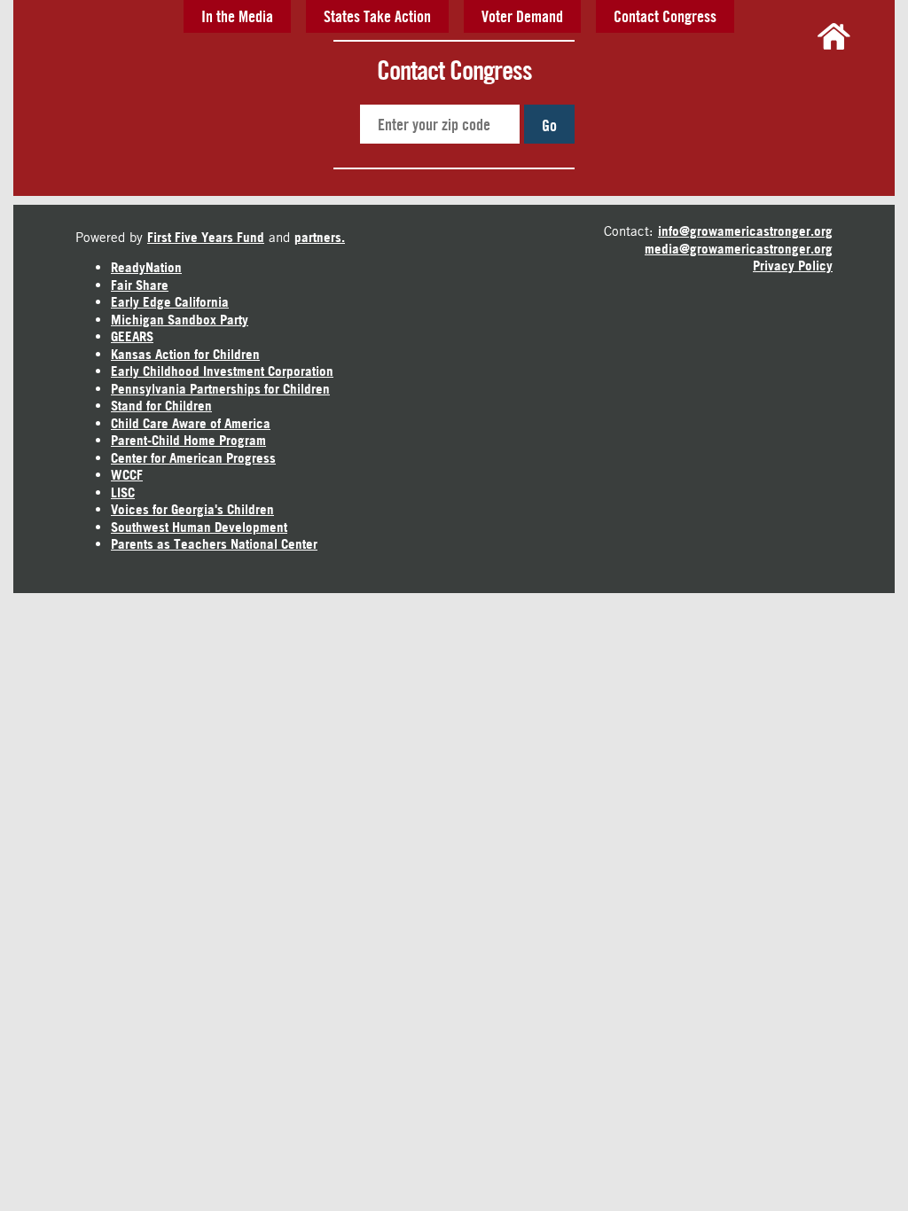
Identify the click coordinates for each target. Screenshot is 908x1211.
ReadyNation (146, 267)
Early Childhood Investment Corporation (222, 371)
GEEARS (132, 336)
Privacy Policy (793, 265)
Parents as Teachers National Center (214, 543)
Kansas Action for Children (185, 354)
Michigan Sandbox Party (179, 319)
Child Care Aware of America (190, 423)
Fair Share (139, 285)
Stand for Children (161, 405)
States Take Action (377, 16)
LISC (123, 492)
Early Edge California (170, 301)
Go (549, 125)
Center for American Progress (193, 457)
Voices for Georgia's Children (192, 509)
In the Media (237, 16)
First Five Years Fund (205, 237)
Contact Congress (665, 16)
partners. (319, 237)
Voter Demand (522, 16)
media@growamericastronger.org (739, 248)
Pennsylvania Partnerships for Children (220, 388)
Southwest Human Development (199, 527)
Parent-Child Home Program (188, 440)
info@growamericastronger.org (745, 231)
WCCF (127, 474)
